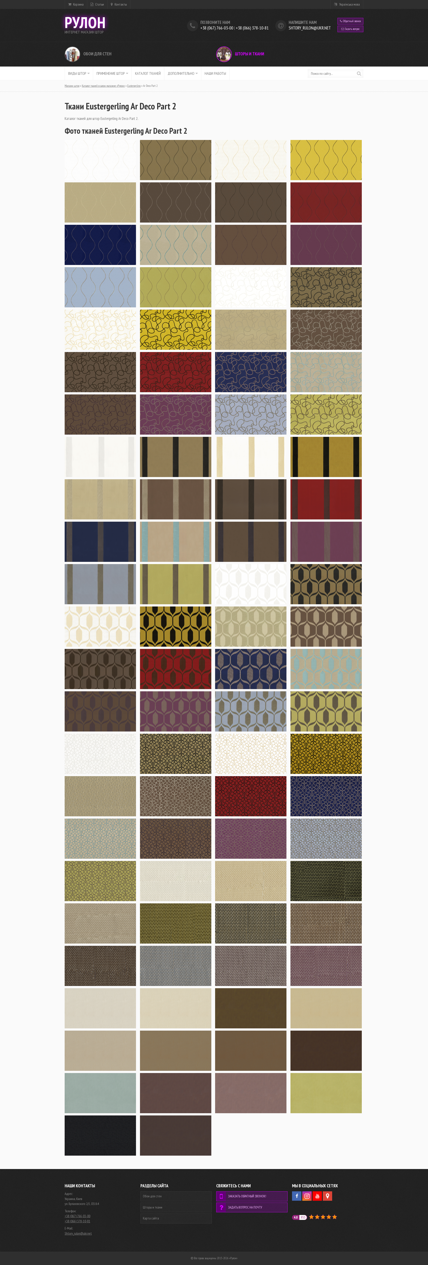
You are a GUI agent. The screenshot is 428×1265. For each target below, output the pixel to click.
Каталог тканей (148, 73)
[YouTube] (317, 1196)
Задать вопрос (352, 29)
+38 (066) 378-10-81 (252, 28)
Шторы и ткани (249, 54)
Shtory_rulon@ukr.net (78, 1233)
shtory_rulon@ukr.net (310, 28)
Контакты (120, 4)
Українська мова (349, 4)
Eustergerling (134, 86)
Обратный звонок (351, 21)
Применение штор (111, 73)
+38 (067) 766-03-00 (216, 28)
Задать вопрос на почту (245, 1207)
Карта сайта (151, 1218)
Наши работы (215, 73)
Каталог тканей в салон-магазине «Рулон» (103, 86)
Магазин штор (72, 86)
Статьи (99, 4)
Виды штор (77, 73)
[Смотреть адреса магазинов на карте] (327, 1196)
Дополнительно (181, 73)
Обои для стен (96, 54)
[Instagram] (307, 1196)
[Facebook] (296, 1196)
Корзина (78, 4)
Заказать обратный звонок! (247, 1196)
